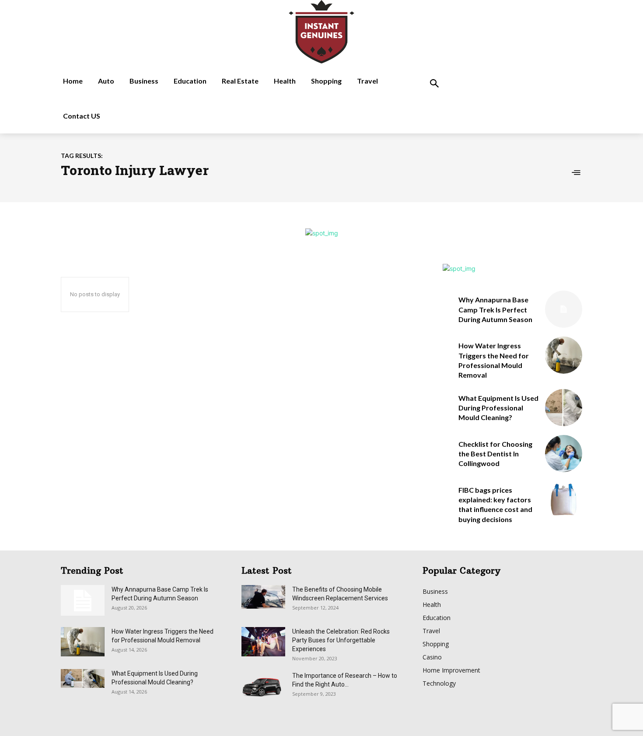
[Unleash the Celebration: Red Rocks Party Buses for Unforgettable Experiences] (263, 641)
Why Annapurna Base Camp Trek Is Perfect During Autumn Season (495, 309)
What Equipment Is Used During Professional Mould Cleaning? (498, 408)
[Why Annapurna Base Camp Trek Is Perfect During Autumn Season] (563, 309)
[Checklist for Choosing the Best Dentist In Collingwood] (563, 453)
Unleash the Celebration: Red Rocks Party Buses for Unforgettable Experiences (341, 640)
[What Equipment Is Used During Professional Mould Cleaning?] (563, 407)
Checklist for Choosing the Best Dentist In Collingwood (495, 454)
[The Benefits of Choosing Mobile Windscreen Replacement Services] (263, 597)
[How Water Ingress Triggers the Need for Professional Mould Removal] (563, 355)
